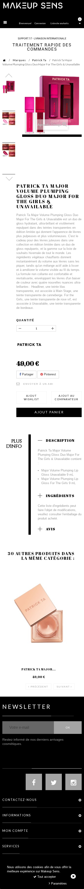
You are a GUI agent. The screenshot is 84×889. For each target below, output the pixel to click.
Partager (27, 374)
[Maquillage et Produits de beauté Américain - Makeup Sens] (32, 5)
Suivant (63, 686)
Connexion (40, 23)
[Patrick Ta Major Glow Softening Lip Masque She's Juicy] (38, 613)
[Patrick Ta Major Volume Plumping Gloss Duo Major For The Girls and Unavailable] (8, 87)
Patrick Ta (39, 60)
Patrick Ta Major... (38, 669)
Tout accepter (46, 876)
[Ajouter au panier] (11, 586)
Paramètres (58, 883)
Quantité (25, 320)
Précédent (39, 686)
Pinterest (49, 374)
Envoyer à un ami (38, 384)
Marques (19, 60)
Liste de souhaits (59, 23)
